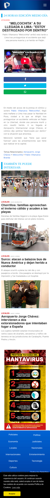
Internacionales (13, 454)
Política (36, 435)
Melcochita (34, 110)
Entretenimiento (37, 454)
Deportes (13, 461)
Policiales (13, 434)
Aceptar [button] (12, 494)
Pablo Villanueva (19, 110)
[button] (45, 5)
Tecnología (37, 461)
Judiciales (37, 441)
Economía (13, 441)
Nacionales (37, 448)
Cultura (13, 467)
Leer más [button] (16, 487)
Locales (13, 448)
